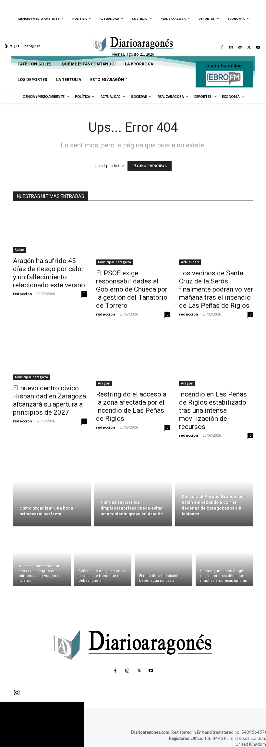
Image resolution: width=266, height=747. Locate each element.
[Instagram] (231, 47)
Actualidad (190, 262)
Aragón (104, 383)
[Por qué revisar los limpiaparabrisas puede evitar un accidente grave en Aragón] (133, 489)
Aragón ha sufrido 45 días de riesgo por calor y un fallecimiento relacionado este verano (49, 273)
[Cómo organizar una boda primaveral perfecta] (52, 489)
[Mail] (240, 47)
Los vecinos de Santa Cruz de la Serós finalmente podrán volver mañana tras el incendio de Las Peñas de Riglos (216, 289)
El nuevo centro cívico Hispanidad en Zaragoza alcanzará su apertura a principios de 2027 (49, 400)
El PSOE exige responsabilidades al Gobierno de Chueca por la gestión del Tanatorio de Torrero (131, 289)
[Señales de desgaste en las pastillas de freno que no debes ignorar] (103, 558)
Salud (19, 249)
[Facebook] (222, 47)
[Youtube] (258, 47)
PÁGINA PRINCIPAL (149, 165)
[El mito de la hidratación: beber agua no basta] (163, 558)
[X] (249, 47)
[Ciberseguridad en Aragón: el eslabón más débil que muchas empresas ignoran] (224, 558)
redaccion (22, 293)
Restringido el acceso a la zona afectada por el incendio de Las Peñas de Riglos (131, 406)
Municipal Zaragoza (114, 262)
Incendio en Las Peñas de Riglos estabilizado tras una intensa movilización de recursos (213, 410)
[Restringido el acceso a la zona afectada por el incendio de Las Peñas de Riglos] (133, 358)
